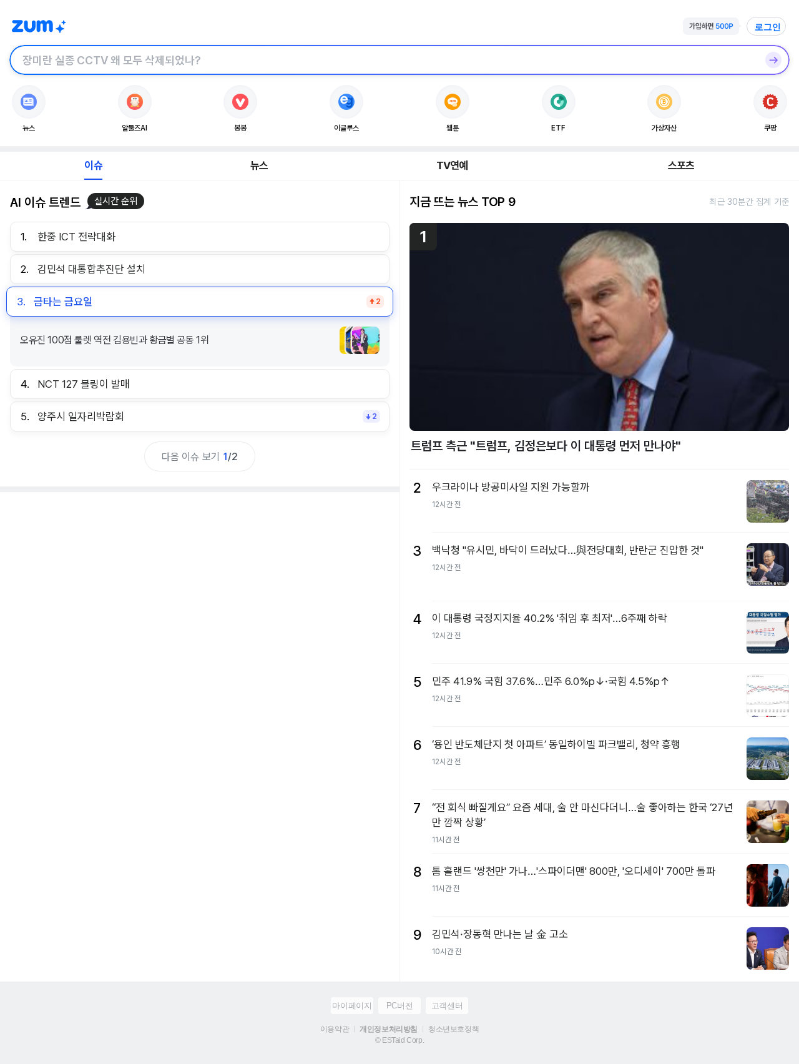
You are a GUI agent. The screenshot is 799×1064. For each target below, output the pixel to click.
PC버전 (399, 1005)
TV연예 (452, 165)
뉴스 (259, 165)
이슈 (93, 165)
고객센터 (447, 1005)
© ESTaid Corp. (399, 1040)
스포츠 (681, 165)
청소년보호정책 (453, 1029)
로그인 (768, 27)
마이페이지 (351, 1005)
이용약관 (334, 1029)
